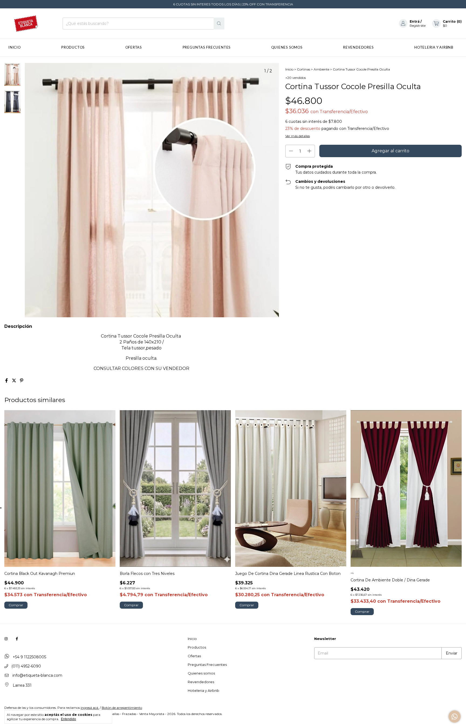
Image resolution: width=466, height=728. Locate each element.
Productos (73, 47)
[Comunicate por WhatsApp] (454, 716)
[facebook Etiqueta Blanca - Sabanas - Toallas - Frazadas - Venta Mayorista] (17, 638)
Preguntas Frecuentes (207, 47)
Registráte (418, 25)
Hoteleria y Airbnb (433, 47)
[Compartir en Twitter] (14, 380)
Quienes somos (287, 47)
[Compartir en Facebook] (7, 380)
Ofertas (133, 47)
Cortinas (303, 69)
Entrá (415, 21)
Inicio (14, 47)
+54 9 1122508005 (29, 657)
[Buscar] (219, 23)
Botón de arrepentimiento (122, 708)
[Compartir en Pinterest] (21, 380)
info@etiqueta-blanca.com (37, 675)
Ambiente (321, 69)
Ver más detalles (297, 136)
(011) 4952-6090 (25, 666)
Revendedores (358, 47)
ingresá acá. (90, 708)
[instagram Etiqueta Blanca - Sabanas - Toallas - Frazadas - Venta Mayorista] (6, 638)
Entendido (68, 719)
